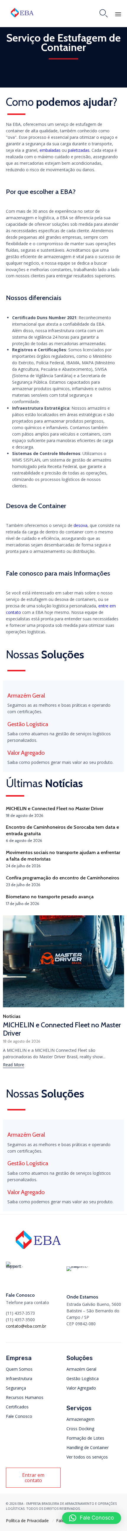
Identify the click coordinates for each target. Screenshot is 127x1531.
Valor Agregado (81, 1388)
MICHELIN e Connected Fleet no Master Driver (54, 808)
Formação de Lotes (85, 1438)
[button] (13, 1065)
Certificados (17, 1407)
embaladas (50, 150)
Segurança (16, 1388)
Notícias (11, 1016)
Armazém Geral (81, 1369)
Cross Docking (80, 1428)
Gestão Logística (82, 1378)
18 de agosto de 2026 (21, 1041)
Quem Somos (19, 1369)
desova (80, 525)
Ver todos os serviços (87, 1457)
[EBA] (22, 12)
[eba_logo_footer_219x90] (38, 1251)
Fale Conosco (19, 1416)
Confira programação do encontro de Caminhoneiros (62, 878)
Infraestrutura (19, 1378)
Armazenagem (80, 1419)
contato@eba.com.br (26, 1326)
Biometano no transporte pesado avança (50, 896)
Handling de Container (87, 1447)
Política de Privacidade (27, 1520)
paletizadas (78, 150)
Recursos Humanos (24, 1397)
